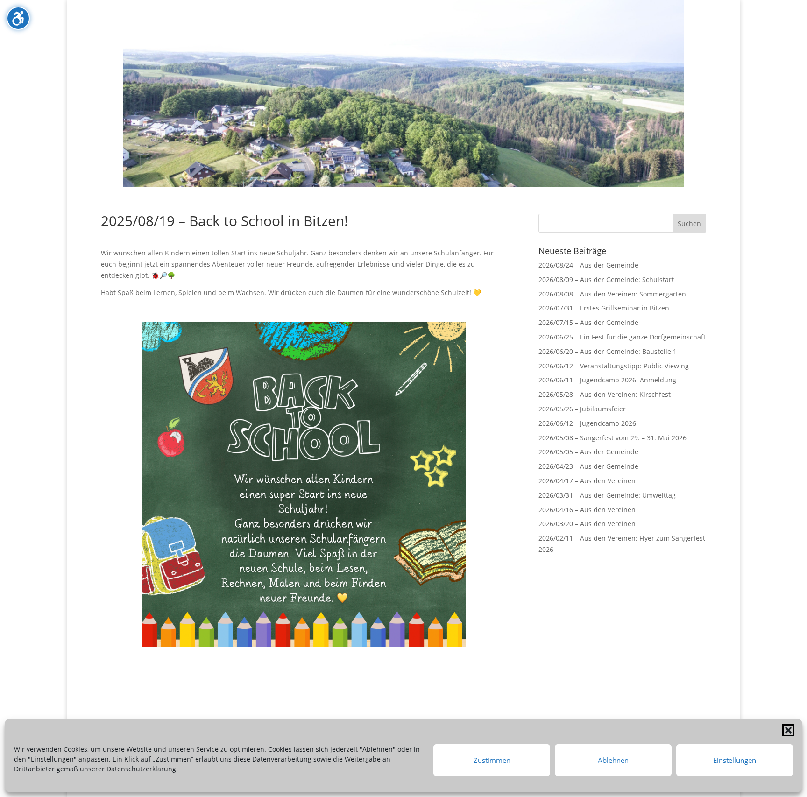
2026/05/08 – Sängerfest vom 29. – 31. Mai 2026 (612, 437)
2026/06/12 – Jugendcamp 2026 (587, 423)
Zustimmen (492, 760)
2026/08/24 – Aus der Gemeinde (588, 265)
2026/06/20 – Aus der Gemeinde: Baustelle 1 (607, 351)
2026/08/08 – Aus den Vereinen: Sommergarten (612, 293)
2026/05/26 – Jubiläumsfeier (582, 408)
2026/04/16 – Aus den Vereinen (587, 509)
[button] (788, 730)
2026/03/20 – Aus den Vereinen (587, 523)
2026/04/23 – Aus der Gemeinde (588, 466)
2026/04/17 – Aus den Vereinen (587, 480)
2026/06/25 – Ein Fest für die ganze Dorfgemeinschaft (622, 336)
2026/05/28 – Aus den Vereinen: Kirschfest (604, 394)
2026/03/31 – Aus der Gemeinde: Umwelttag (607, 495)
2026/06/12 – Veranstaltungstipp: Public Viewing (613, 365)
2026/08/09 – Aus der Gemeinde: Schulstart (606, 279)
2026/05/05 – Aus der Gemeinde (588, 451)
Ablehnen (613, 760)
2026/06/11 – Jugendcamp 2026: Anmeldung (607, 379)
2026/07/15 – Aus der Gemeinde (588, 322)
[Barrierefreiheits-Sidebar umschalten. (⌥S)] (18, 18)
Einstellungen (734, 760)
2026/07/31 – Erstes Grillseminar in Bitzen (603, 307)
